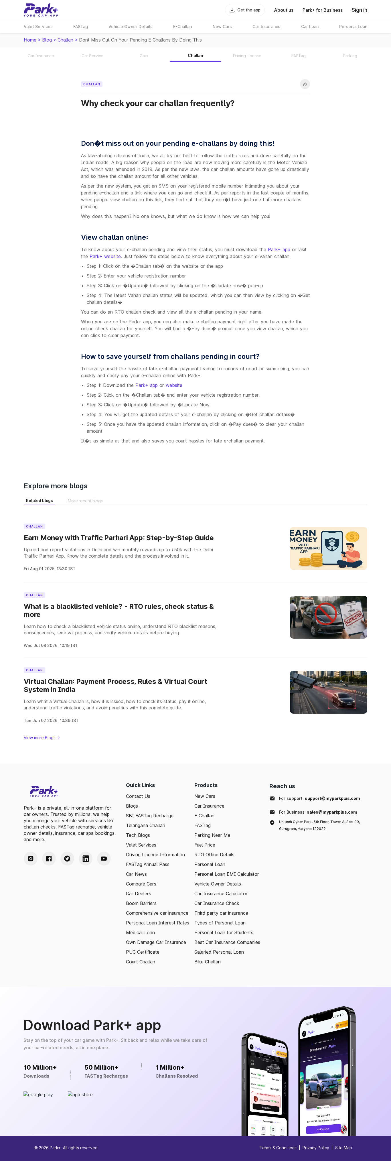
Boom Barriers (141, 903)
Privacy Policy (316, 1147)
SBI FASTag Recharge (149, 815)
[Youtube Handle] (104, 858)
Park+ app (279, 249)
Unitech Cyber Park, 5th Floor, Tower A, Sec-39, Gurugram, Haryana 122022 (319, 825)
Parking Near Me (212, 835)
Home (30, 40)
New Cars (204, 796)
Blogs (132, 806)
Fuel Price (204, 845)
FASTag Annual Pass (147, 864)
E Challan (204, 815)
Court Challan (140, 962)
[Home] (41, 10)
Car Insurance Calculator (221, 893)
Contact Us (138, 796)
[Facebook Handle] (49, 858)
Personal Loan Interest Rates (157, 923)
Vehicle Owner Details (217, 884)
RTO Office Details (214, 854)
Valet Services (141, 845)
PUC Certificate (142, 952)
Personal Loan (209, 864)
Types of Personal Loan (220, 923)
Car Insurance (209, 806)
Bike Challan (207, 962)
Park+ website (105, 256)
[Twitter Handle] (67, 858)
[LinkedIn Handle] (85, 858)
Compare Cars (141, 884)
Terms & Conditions (278, 1147)
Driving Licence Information (155, 854)
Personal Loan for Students (223, 932)
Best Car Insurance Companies (227, 942)
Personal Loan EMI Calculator (226, 874)
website (174, 385)
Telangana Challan (145, 825)
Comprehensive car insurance (157, 913)
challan (65, 40)
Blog (47, 40)
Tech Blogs (138, 835)
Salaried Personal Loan (219, 952)
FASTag (202, 825)
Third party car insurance (221, 913)
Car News (136, 874)
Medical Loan (140, 932)
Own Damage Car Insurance (156, 942)
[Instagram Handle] (30, 858)
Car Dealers (138, 893)
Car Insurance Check (216, 903)
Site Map (343, 1147)
